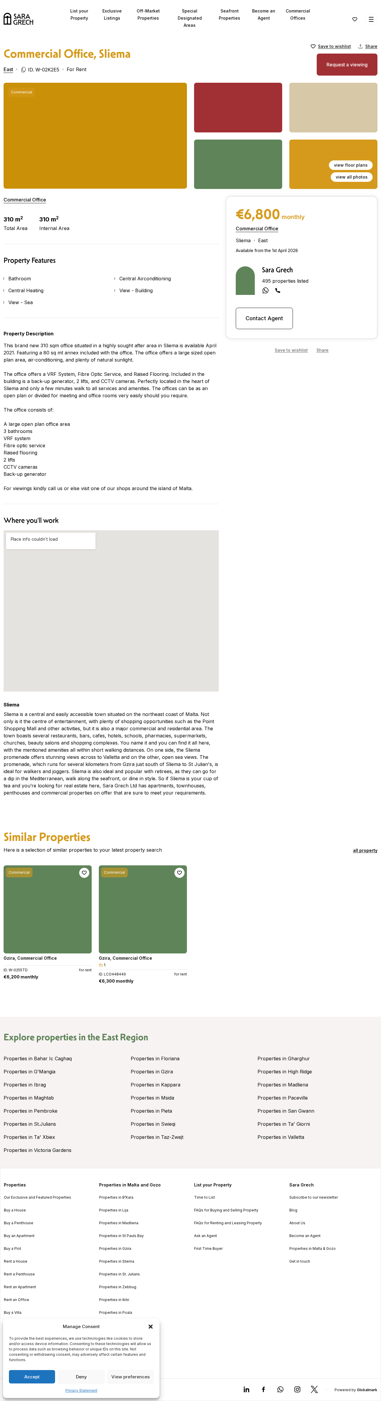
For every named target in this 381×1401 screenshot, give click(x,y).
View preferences (130, 1377)
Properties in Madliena (282, 1085)
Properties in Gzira (152, 1072)
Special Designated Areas (190, 18)
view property (47, 946)
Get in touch (299, 1261)
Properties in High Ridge (284, 1072)
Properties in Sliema (116, 1261)
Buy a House (15, 1210)
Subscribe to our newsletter (313, 1197)
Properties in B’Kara (116, 1197)
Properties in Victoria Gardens (37, 1150)
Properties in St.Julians (30, 1124)
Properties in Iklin (114, 1300)
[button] (151, 1327)
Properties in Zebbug (117, 1287)
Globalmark (367, 1390)
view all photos (352, 176)
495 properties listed (285, 281)
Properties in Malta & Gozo (312, 1249)
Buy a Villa (12, 1313)
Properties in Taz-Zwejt (157, 1137)
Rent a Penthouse (19, 1274)
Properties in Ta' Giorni (283, 1124)
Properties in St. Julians (119, 1274)
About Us (297, 1223)
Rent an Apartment (20, 1287)
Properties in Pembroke (30, 1111)
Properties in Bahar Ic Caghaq (38, 1058)
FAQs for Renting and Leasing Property (228, 1223)
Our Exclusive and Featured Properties (37, 1197)
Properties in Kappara (155, 1085)
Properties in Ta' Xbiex (29, 1137)
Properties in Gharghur (283, 1058)
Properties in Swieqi (153, 1124)
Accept (32, 1377)
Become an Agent (305, 1236)
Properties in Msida (152, 1098)
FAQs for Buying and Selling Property (226, 1210)
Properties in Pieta (151, 1111)
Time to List (204, 1197)
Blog (293, 1210)
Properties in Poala (115, 1313)
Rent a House (15, 1261)
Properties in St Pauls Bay (121, 1236)
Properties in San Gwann (285, 1111)
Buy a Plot (12, 1249)
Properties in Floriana (155, 1058)
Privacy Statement (81, 1390)
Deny (81, 1377)
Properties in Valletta (280, 1137)
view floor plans (351, 165)
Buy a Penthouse (18, 1223)
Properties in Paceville (282, 1098)
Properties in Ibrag (25, 1085)
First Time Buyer (208, 1249)
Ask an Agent (205, 1236)
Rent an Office (16, 1300)
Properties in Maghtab (29, 1098)
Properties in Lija (113, 1210)
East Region (125, 1037)
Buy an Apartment (19, 1236)
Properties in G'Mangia (29, 1072)
